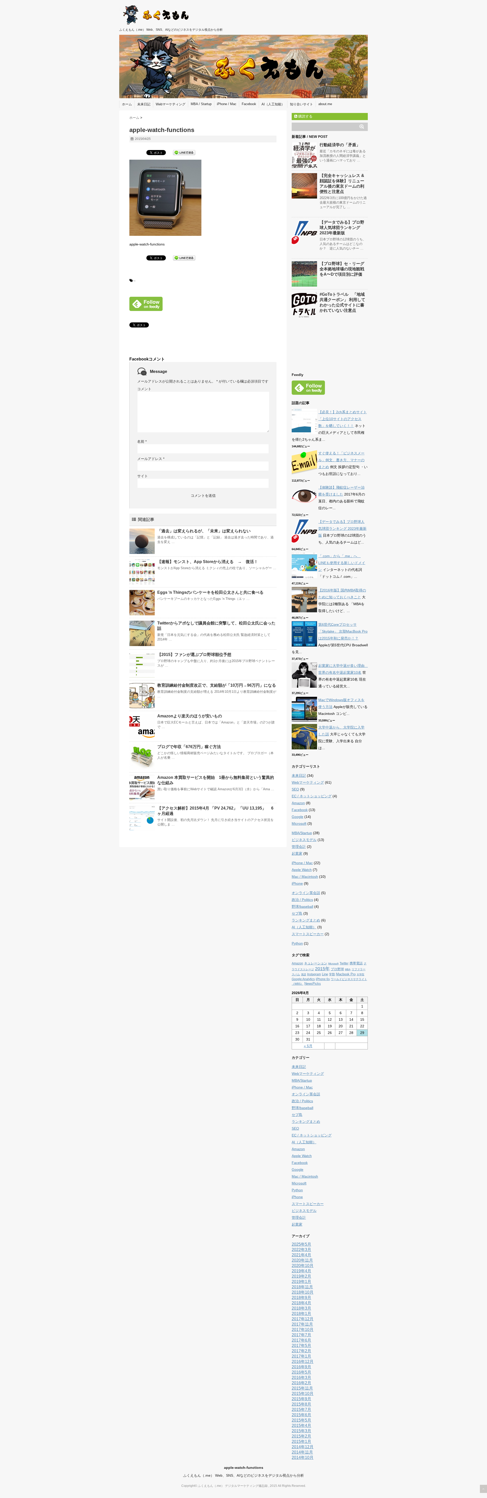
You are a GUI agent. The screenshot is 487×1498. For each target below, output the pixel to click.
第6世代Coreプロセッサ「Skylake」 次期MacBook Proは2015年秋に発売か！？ (343, 631)
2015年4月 (301, 1425)
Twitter (344, 963)
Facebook (249, 104)
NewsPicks (312, 983)
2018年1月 (301, 1313)
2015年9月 (301, 1399)
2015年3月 (301, 1431)
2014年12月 (303, 1447)
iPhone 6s (323, 979)
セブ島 (297, 913)
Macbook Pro (346, 974)
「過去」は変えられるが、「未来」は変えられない (204, 531)
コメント (144, 389)
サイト (142, 476)
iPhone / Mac (226, 104)
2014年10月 (303, 1457)
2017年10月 (303, 1329)
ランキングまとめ (306, 920)
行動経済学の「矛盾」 (340, 145)
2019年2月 (301, 1276)
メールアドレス (150, 459)
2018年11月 (302, 1287)
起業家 (297, 853)
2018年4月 (301, 1303)
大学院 (360, 974)
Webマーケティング (170, 104)
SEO (295, 789)
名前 (142, 441)
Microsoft (299, 823)
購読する (304, 116)
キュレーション (315, 963)
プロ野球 (337, 969)
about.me (325, 104)
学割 (332, 974)
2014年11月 (302, 1452)
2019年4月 (301, 1271)
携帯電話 (356, 963)
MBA (348, 969)
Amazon (298, 803)
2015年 (322, 968)
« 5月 (308, 1046)
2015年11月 (302, 1388)
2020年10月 (303, 1265)
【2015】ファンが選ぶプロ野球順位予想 (194, 654)
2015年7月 (301, 1409)
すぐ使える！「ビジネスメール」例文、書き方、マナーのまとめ (341, 460)
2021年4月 (301, 1255)
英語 (303, 974)
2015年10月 (303, 1393)
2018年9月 (301, 1297)
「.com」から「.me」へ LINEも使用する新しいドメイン (341, 563)
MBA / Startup (201, 104)
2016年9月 (301, 1367)
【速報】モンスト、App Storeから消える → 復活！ (207, 561)
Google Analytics (303, 979)
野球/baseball (302, 906)
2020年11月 (302, 1260)
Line (325, 974)
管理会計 (299, 847)
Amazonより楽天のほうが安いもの (189, 716)
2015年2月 (301, 1436)
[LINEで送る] (184, 152)
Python (297, 943)
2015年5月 (301, 1420)
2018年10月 (303, 1292)
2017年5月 (301, 1345)
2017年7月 (301, 1335)
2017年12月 (303, 1319)
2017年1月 (301, 1356)
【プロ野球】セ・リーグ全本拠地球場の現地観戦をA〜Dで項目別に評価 (342, 268)
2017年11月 (302, 1324)
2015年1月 (301, 1441)
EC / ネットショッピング (312, 796)
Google (297, 817)
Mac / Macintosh (305, 877)
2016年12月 (303, 1361)
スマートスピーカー (308, 934)
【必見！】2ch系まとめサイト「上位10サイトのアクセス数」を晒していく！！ (342, 419)
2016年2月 (301, 1383)
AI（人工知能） (273, 104)
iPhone (297, 883)
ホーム (127, 104)
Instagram (314, 974)
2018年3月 (301, 1308)
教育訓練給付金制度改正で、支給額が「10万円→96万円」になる (216, 685)
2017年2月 (301, 1351)
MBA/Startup (302, 833)
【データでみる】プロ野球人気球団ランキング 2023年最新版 (342, 227)
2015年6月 (301, 1415)
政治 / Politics (302, 900)
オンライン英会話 (306, 893)
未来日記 (143, 104)
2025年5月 (301, 1244)
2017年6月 (301, 1340)
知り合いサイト (301, 104)
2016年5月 (301, 1372)
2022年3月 (301, 1249)
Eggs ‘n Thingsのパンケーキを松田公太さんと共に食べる (210, 592)
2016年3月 (301, 1377)
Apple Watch (302, 870)
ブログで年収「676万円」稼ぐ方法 (189, 747)
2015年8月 (301, 1404)
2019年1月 (301, 1281)
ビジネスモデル (304, 840)
